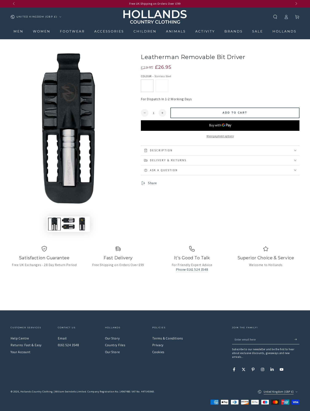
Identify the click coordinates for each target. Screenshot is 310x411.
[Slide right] (295, 4)
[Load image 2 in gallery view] (68, 224)
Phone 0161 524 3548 (192, 269)
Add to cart (234, 112)
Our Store (112, 352)
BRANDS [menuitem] (233, 31)
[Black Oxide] (162, 85)
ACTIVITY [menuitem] (205, 31)
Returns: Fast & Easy (26, 345)
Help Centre (20, 338)
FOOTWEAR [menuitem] (72, 31)
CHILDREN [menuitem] (144, 31)
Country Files (115, 345)
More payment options (220, 136)
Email (62, 338)
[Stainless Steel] (147, 85)
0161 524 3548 (68, 345)
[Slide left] (14, 4)
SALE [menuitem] (257, 31)
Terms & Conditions (167, 338)
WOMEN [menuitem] (41, 31)
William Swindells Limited (70, 391)
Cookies (158, 352)
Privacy (157, 345)
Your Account (20, 352)
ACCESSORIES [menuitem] (109, 31)
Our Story (112, 338)
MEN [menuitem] (18, 31)
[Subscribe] (297, 339)
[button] (275, 17)
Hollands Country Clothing (36, 391)
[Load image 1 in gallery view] (54, 224)
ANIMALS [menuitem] (176, 31)
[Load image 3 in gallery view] (82, 224)
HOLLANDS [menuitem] (284, 31)
